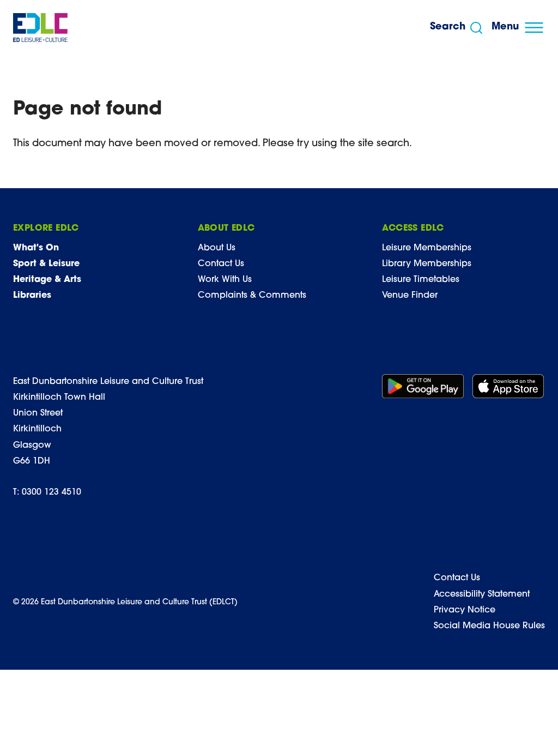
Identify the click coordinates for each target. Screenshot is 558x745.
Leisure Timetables (420, 279)
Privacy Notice (464, 610)
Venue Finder (410, 295)
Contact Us (221, 264)
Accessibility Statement (482, 594)
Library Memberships (426, 264)
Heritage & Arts (47, 279)
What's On (36, 248)
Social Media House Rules (489, 626)
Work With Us (225, 279)
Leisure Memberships (426, 248)
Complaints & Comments (252, 295)
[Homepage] (40, 27)
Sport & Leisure (46, 264)
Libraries (32, 295)
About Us (216, 248)
